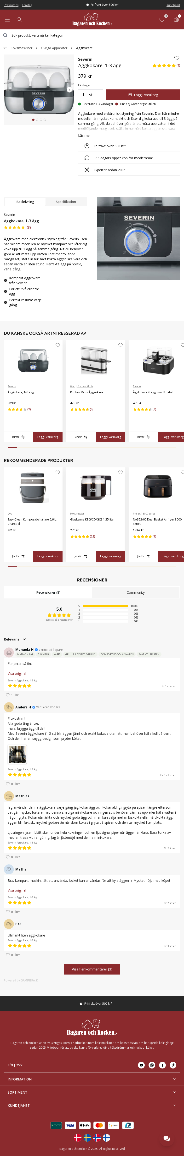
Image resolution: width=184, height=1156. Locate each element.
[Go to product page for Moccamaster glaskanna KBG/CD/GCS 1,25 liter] (95, 487)
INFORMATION (20, 1079)
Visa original (17, 673)
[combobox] (92, 35)
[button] (166, 67)
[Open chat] (166, 1138)
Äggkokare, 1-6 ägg (21, 392)
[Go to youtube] (141, 1065)
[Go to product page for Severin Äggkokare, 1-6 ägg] (33, 360)
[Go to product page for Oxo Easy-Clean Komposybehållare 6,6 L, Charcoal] (33, 487)
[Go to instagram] (152, 1065)
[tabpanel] (45, 261)
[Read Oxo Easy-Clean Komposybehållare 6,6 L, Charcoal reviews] (13, 538)
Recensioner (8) (48, 592)
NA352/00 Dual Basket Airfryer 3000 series (157, 521)
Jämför (15, 436)
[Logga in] (19, 19)
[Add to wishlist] (176, 58)
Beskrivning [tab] (25, 201)
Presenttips (11, 5)
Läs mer (84, 135)
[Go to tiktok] (173, 1065)
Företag (27, 5)
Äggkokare (84, 48)
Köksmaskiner (21, 48)
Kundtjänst (173, 5)
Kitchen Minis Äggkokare (86, 392)
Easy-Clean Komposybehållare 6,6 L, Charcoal (32, 521)
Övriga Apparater (54, 48)
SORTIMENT (17, 1092)
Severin (85, 59)
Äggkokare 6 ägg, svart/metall (153, 392)
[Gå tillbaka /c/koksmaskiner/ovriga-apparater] (5, 48)
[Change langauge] (77, 1138)
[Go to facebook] (162, 1065)
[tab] (33, 120)
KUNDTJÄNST (19, 1105)
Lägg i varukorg (146, 95)
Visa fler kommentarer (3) (92, 969)
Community (136, 592)
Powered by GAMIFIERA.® (21, 980)
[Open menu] (7, 19)
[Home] (92, 19)
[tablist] (45, 201)
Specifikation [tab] (66, 201)
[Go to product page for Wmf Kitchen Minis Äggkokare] (95, 360)
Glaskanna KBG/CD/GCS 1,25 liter (92, 519)
